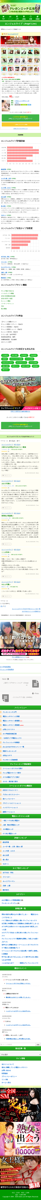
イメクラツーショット (10, 807)
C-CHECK (5, 355)
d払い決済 (14, 355)
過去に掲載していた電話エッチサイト (15, 1067)
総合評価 (3, 169)
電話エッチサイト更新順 (13, 725)
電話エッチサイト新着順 (12, 721)
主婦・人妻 (4, 272)
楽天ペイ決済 (25, 366)
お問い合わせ (6, 1070)
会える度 (3, 196)
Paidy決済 (33, 355)
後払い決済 (5, 366)
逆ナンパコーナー (9, 799)
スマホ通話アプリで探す (11, 777)
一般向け (17, 102)
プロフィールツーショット (12, 803)
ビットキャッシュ (21, 362)
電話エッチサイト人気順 (11, 716)
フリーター (4, 262)
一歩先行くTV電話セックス (12, 738)
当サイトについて (8, 1064)
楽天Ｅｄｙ (15, 366)
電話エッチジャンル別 (20, 816)
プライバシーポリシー (9, 1076)
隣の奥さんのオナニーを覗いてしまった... (18, 997)
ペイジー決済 (33, 362)
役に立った (6, 475)
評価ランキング (20, 838)
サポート (3, 215)
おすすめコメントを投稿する (31, 611)
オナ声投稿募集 (5, 667)
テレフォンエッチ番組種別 (20, 764)
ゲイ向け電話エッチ (10, 833)
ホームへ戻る (6, 1082)
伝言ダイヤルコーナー (10, 790)
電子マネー (5, 369)
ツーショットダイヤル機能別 (20, 786)
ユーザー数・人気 (6, 178)
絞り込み (17, 444)
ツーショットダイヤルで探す (13, 768)
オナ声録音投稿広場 (10, 733)
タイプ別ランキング (20, 868)
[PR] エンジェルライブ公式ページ (20, 118)
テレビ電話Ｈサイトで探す (12, 773)
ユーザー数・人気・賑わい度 (13, 846)
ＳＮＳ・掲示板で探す (10, 781)
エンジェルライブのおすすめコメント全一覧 (26, 609)
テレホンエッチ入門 (10, 712)
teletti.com (21, 1197)
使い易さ (3, 206)
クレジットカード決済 (16, 359)
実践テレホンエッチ (10, 751)
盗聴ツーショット (9, 812)
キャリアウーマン (6, 267)
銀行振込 (35, 366)
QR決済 (5, 359)
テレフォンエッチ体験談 (11, 742)
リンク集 (5, 1079)
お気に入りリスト (9, 729)
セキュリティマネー (8, 362)
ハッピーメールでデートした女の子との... (18, 1011)
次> (2, 606)
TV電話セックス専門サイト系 (22, 100)
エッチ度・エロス (6, 187)
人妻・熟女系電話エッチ (11, 825)
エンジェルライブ (13, 34)
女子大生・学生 (5, 256)
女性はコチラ (7, 755)
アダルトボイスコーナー (11, 794)
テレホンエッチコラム (9, 903)
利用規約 (5, 1073)
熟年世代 (3, 277)
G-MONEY (24, 355)
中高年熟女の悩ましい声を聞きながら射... (18, 1039)
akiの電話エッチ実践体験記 (11, 900)
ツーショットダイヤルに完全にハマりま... (18, 983)
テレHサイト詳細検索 (10, 760)
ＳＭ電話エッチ (8, 829)
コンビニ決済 (29, 359)
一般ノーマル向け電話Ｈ (11, 820)
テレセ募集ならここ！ (20, 657)
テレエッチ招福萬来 (7, 669)
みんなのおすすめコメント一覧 (13, 746)
